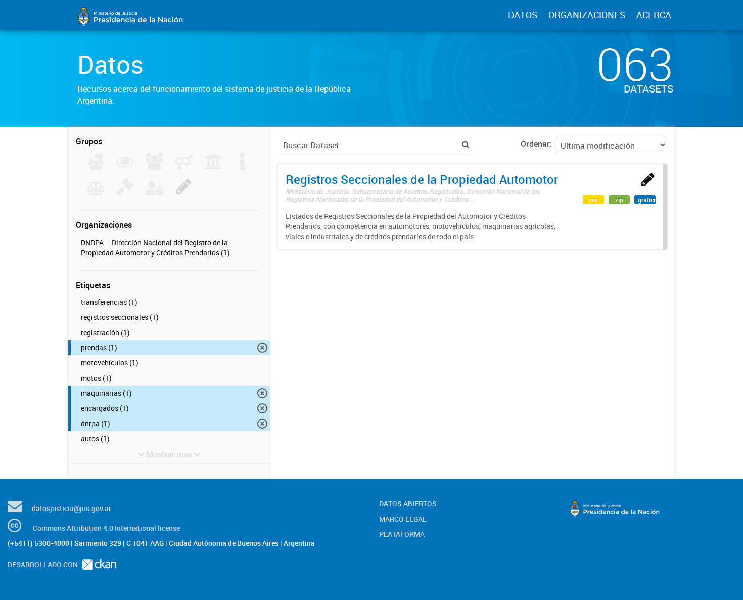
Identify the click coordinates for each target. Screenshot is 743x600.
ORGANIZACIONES (586, 15)
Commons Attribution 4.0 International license (106, 528)
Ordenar (535, 144)
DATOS (522, 15)
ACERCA (653, 15)
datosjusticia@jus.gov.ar (71, 508)
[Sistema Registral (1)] (184, 192)
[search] (466, 144)
